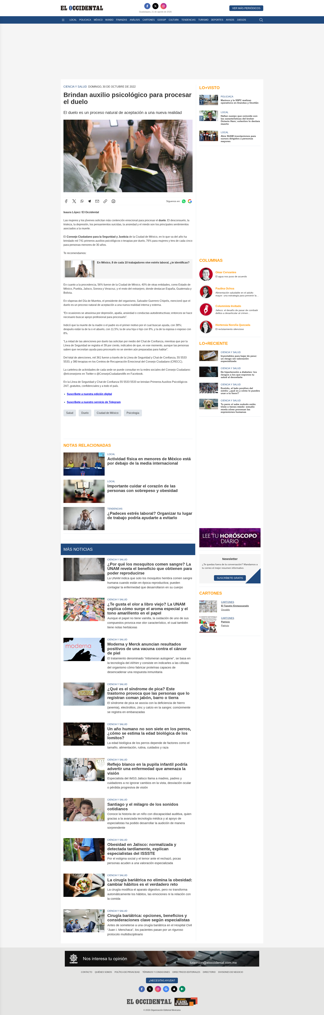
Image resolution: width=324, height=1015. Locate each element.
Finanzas (121, 20)
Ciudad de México (107, 412)
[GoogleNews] (166, 989)
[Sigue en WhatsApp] (183, 201)
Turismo (203, 20)
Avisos (230, 20)
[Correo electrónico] (97, 201)
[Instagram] (163, 6)
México (98, 20)
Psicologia (133, 412)
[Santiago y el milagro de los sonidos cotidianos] (84, 816)
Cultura (174, 20)
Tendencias (188, 20)
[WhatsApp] (82, 201)
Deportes (217, 20)
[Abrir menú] (63, 20)
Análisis (135, 20)
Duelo (85, 412)
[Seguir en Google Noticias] (190, 201)
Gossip (161, 20)
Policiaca (85, 20)
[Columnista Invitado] (206, 309)
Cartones (149, 20)
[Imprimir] (113, 201)
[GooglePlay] (182, 989)
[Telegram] (89, 201)
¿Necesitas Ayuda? (162, 980)
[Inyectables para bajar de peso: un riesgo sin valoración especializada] (208, 357)
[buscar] (261, 20)
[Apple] (174, 989)
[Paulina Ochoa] (206, 292)
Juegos (241, 20)
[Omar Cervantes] (206, 274)
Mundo (109, 20)
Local (73, 20)
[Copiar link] (105, 201)
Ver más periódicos (246, 8)
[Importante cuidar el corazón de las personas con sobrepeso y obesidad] (84, 491)
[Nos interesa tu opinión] (162, 959)
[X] (155, 6)
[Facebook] (147, 6)
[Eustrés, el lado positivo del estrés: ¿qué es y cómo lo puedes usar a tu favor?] (208, 389)
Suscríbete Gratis (230, 578)
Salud (69, 412)
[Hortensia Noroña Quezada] (206, 327)
